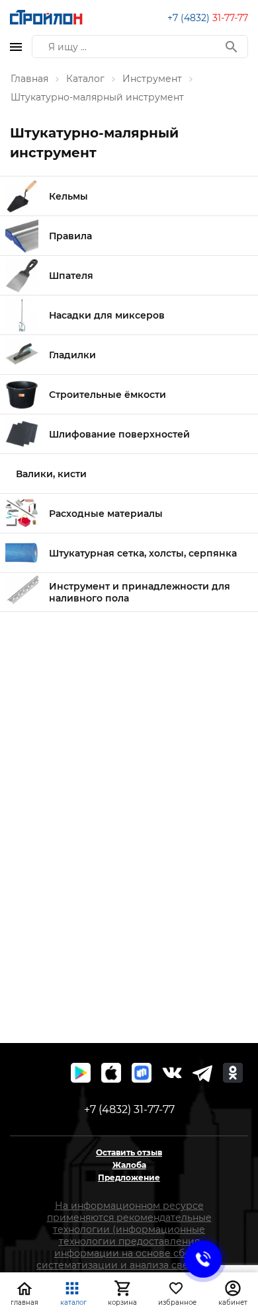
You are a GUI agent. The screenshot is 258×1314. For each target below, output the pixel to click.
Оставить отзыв (129, 1152)
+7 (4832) (207, 18)
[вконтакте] (172, 1073)
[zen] (202, 1073)
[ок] (233, 1073)
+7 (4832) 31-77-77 (129, 1109)
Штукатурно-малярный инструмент (97, 97)
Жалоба (129, 1165)
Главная (29, 79)
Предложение (129, 1177)
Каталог (85, 79)
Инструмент (152, 79)
